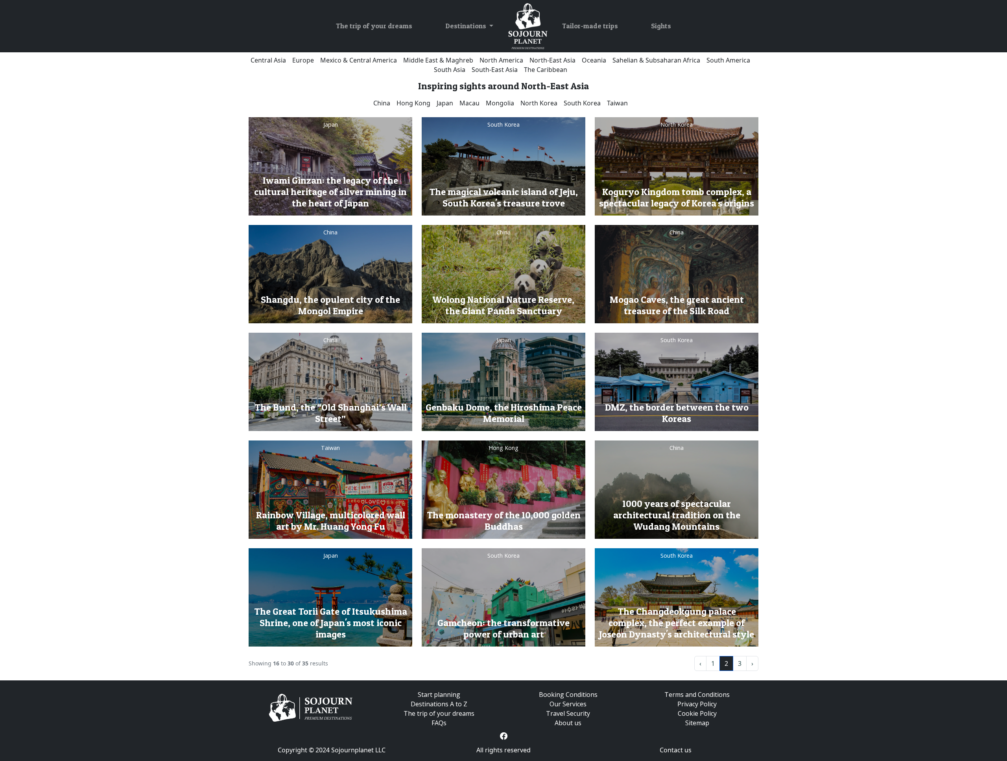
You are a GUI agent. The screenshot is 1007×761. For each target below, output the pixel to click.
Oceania (594, 60)
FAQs (439, 723)
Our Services (568, 704)
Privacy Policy (697, 704)
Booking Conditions (568, 694)
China (381, 103)
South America (728, 60)
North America (501, 60)
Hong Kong (413, 103)
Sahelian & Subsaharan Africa (656, 60)
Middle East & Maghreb (438, 60)
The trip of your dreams (374, 26)
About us (568, 723)
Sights (661, 26)
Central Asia (268, 60)
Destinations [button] (466, 26)
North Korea (538, 103)
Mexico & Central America (358, 60)
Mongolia (500, 103)
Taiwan (617, 103)
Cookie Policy (697, 713)
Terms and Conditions (697, 694)
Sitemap (697, 723)
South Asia (449, 69)
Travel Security (568, 713)
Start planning (439, 694)
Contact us (676, 750)
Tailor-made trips (590, 26)
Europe (303, 60)
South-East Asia (495, 69)
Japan (445, 103)
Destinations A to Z (439, 704)
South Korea (582, 103)
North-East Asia (552, 60)
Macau (469, 103)
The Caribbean (545, 69)
